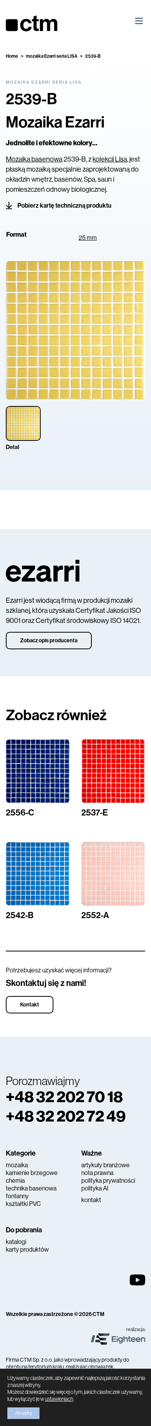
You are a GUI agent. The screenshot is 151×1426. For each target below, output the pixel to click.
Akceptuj (23, 1413)
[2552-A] (113, 874)
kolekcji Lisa (110, 159)
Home (12, 56)
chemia (15, 1180)
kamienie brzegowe (32, 1173)
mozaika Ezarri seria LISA (51, 56)
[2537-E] (113, 771)
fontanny (17, 1196)
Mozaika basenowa (34, 159)
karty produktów (27, 1249)
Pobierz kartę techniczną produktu (64, 205)
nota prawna (97, 1173)
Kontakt (29, 1004)
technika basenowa (31, 1188)
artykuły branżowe (105, 1165)
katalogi (16, 1241)
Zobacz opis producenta (48, 640)
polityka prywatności (108, 1180)
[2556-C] (38, 771)
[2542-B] (38, 874)
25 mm (88, 237)
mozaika (17, 1165)
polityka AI (94, 1188)
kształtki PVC (23, 1204)
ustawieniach (59, 1399)
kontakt (91, 1200)
